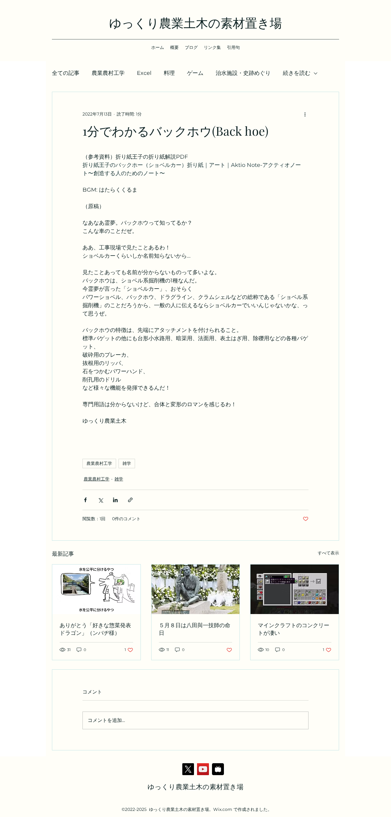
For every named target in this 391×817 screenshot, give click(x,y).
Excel (144, 73)
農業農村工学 (108, 73)
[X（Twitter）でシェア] (100, 500)
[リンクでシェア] (130, 500)
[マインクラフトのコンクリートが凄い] (294, 589)
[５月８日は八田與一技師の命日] (196, 589)
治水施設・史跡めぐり (243, 73)
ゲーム (195, 73)
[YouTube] (203, 769)
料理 (169, 73)
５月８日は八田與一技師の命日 (194, 628)
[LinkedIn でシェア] (115, 500)
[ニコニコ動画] (218, 769)
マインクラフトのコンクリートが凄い (293, 628)
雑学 (126, 463)
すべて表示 (328, 553)
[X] (188, 769)
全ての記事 (65, 73)
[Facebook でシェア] (85, 500)
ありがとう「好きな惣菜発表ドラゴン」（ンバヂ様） (95, 628)
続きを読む (296, 73)
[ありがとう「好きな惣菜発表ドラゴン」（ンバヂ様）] (96, 589)
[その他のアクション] (305, 114)
